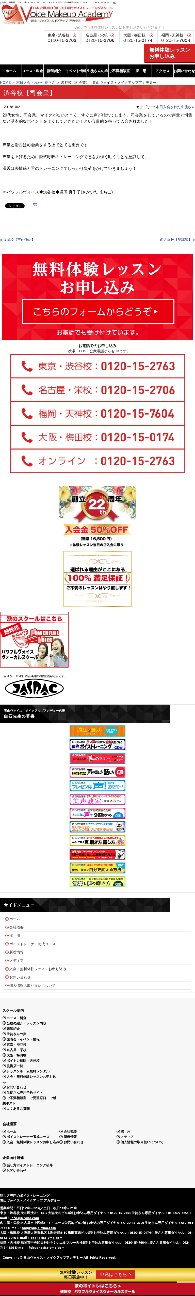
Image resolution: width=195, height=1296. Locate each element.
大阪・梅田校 (16, 1055)
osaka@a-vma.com (46, 1237)
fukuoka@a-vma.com (46, 1247)
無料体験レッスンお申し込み (169, 53)
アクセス (162, 71)
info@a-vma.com (24, 1218)
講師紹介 (54, 71)
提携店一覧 (15, 1066)
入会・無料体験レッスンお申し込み (37, 969)
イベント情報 (76, 71)
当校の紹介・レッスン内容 (26, 1023)
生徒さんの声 (97, 71)
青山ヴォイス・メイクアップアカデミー (53, 1257)
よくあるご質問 (18, 1108)
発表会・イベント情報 (23, 1039)
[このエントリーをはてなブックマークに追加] (35, 206)
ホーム (11, 71)
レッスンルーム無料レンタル (28, 1071)
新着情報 (16, 952)
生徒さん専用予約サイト (25, 1092)
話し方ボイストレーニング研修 (30, 1165)
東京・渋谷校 (16, 1044)
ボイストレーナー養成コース (32, 944)
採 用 (141, 71)
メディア (16, 960)
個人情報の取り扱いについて (32, 985)
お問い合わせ (184, 71)
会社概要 (16, 927)
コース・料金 (32, 71)
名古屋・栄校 (16, 1050)
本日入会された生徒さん (35, 82)
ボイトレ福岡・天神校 (23, 1060)
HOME (5, 82)
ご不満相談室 (119, 71)
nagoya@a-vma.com (39, 1227)
